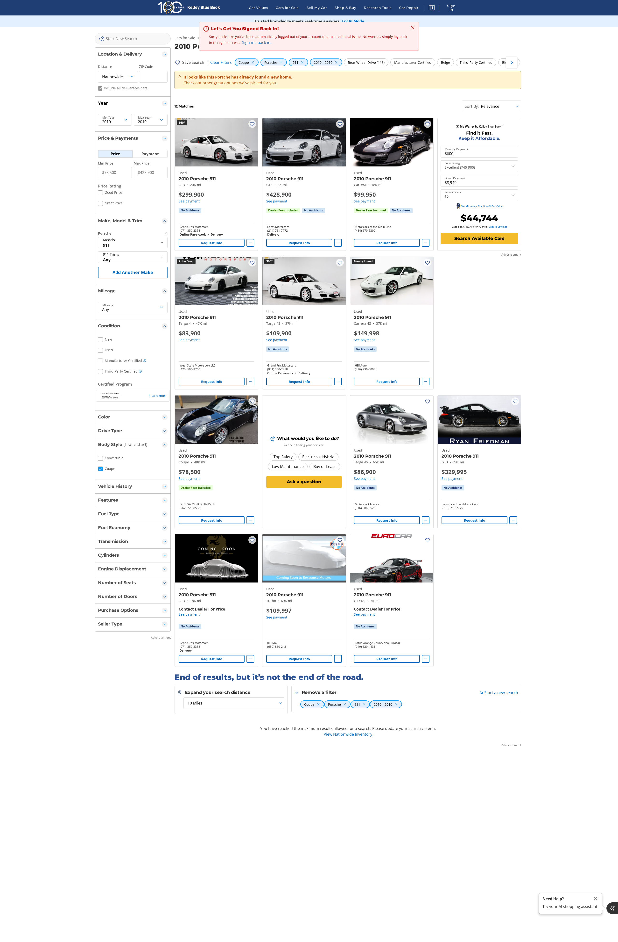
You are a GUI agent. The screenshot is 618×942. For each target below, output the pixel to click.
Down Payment (455, 178)
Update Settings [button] (498, 226)
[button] (432, 8)
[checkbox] (110, 193)
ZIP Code (146, 66)
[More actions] (250, 243)
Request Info (211, 243)
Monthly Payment (456, 149)
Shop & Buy (345, 8)
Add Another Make (132, 272)
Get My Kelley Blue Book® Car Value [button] (482, 206)
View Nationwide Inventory (348, 734)
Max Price (141, 163)
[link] (190, 210)
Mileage (107, 305)
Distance (105, 66)
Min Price (105, 163)
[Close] (595, 899)
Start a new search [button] (501, 692)
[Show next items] (511, 62)
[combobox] (133, 38)
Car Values (258, 8)
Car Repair (408, 8)
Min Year (108, 117)
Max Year (144, 117)
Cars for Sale (287, 8)
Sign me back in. (256, 42)
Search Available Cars (479, 238)
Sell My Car (317, 8)
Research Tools (377, 8)
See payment (189, 201)
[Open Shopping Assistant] (612, 908)
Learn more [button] (158, 395)
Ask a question (304, 481)
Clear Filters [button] (221, 62)
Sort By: (472, 106)
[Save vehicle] (252, 124)
